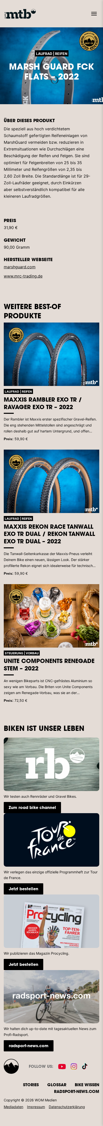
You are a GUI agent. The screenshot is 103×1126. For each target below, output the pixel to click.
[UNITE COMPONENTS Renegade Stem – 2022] (51, 616)
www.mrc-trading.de (23, 276)
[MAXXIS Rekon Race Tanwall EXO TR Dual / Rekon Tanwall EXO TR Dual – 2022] (51, 481)
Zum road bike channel (32, 807)
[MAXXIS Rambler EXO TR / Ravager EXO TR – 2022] (51, 354)
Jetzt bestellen (23, 888)
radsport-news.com (28, 1045)
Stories (31, 1084)
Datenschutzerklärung (67, 1107)
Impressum (36, 1107)
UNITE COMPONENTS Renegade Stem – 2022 (49, 664)
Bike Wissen (87, 1084)
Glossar (56, 1084)
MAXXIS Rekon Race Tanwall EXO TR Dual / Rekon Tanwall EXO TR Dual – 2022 (49, 534)
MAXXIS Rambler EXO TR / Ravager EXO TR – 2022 (43, 403)
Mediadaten (13, 1107)
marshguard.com (20, 266)
